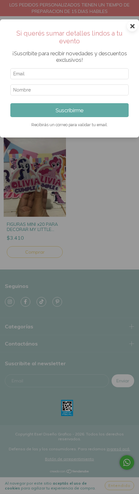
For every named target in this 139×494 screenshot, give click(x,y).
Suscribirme (69, 110)
